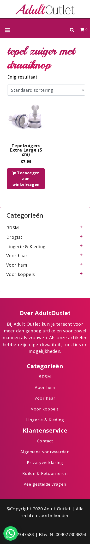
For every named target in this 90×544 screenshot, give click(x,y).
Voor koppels (20, 274)
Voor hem (16, 265)
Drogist (14, 237)
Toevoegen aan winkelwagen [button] (26, 178)
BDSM (12, 228)
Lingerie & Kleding (25, 246)
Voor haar (16, 255)
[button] (72, 30)
